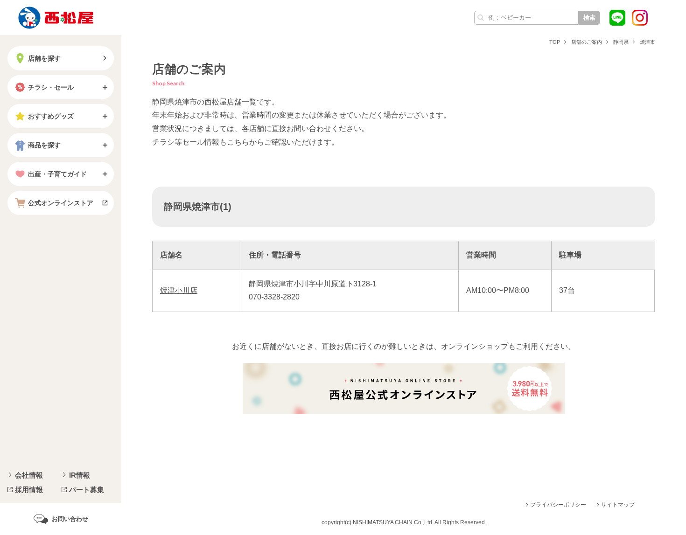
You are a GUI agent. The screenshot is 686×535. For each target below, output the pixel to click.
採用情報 (29, 489)
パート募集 (86, 489)
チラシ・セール (51, 87)
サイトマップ (618, 504)
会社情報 (29, 475)
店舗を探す (44, 58)
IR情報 (79, 475)
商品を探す (44, 145)
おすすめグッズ (51, 116)
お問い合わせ (70, 518)
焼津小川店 (178, 290)
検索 (589, 17)
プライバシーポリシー (558, 504)
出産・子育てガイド (57, 174)
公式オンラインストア (60, 203)
